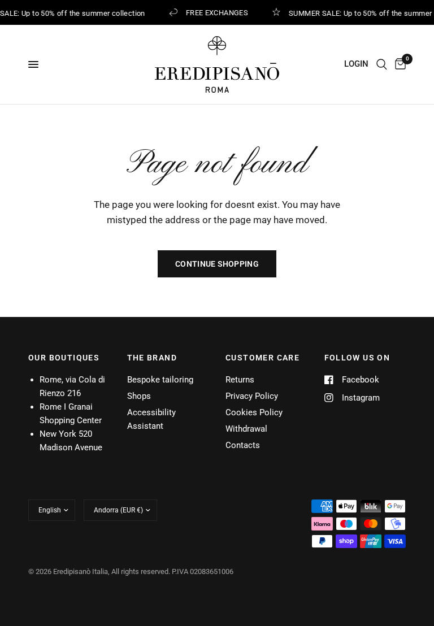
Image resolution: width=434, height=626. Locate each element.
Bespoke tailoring (160, 380)
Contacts (242, 445)
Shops (139, 396)
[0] (398, 64)
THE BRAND (152, 358)
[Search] (381, 64)
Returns (239, 380)
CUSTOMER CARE (262, 358)
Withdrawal (246, 429)
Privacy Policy (251, 396)
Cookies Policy (254, 412)
